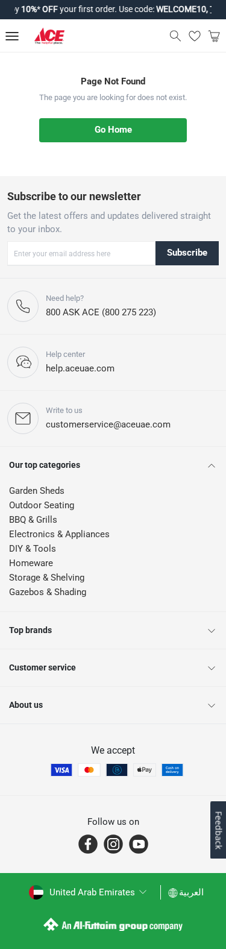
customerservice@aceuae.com (108, 424)
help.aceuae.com (80, 368)
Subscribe (187, 252)
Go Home (113, 129)
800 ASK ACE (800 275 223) (101, 312)
